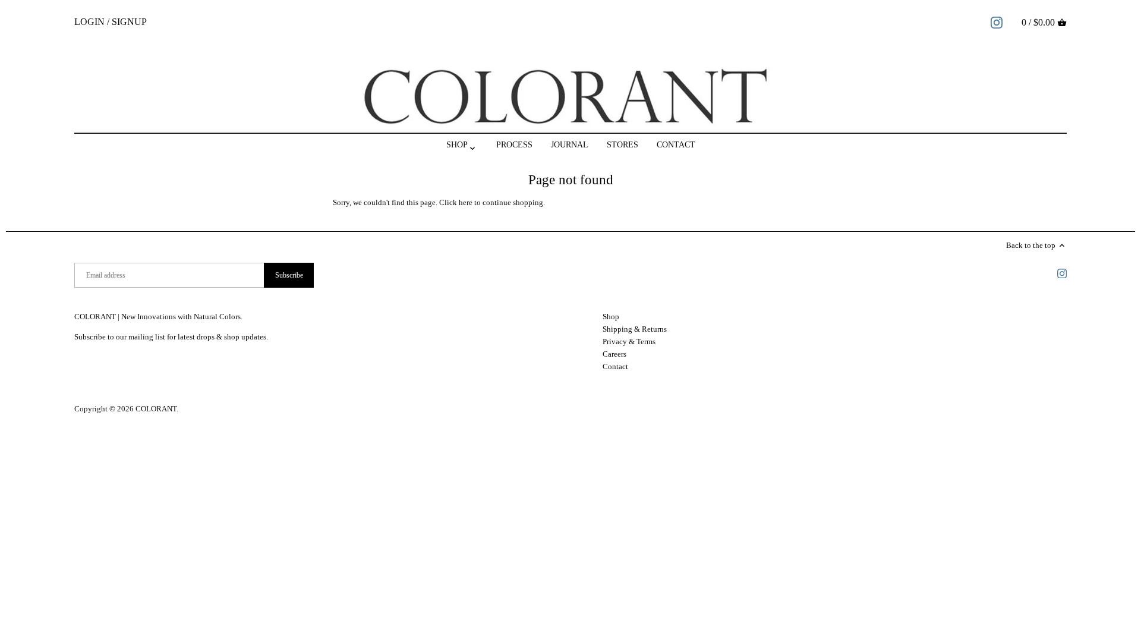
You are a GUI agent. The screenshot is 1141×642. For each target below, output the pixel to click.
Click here (455, 202)
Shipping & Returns (635, 329)
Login (89, 22)
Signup (129, 22)
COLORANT (155, 408)
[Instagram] (997, 22)
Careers (614, 354)
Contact (615, 366)
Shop (611, 316)
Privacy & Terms (629, 341)
